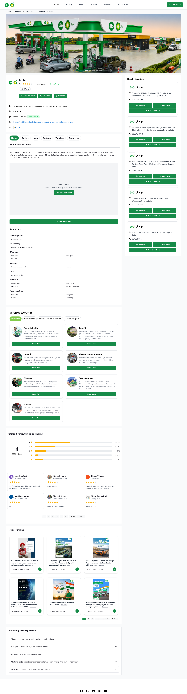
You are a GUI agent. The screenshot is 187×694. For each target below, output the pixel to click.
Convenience (29, 319)
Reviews (93, 5)
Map (81, 5)
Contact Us (123, 5)
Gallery (69, 5)
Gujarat (18, 11)
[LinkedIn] (93, 691)
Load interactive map (64, 192)
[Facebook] (81, 691)
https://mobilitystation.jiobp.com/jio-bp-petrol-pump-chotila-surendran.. (43, 122)
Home (56, 5)
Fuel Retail (15, 319)
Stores (9, 11)
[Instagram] (99, 691)
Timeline (107, 5)
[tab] (14, 138)
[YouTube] (105, 691)
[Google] (87, 691)
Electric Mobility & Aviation (50, 319)
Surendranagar (30, 11)
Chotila (42, 11)
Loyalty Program (72, 319)
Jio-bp (51, 11)
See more (31, 565)
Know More (36, 344)
